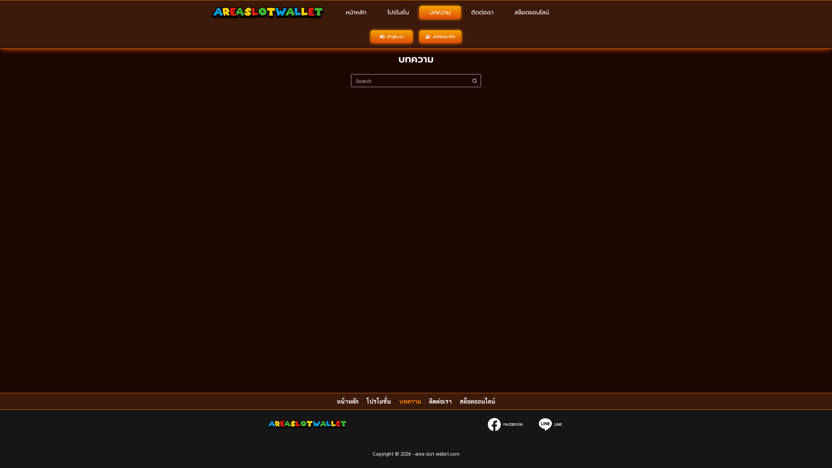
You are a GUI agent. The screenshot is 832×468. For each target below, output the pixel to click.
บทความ (440, 12)
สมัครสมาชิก (444, 36)
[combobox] (409, 80)
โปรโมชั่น (398, 12)
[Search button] (474, 80)
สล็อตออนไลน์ (531, 12)
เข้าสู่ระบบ (395, 36)
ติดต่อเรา (482, 12)
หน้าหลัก (356, 12)
